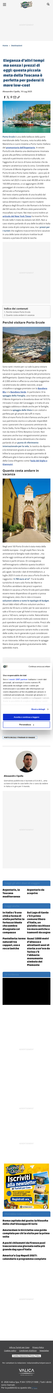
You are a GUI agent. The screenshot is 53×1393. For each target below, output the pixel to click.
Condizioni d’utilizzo (28, 1350)
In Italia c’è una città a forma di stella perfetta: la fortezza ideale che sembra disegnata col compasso (13, 922)
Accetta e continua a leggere (26, 717)
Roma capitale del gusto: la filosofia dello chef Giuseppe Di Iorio (25, 1222)
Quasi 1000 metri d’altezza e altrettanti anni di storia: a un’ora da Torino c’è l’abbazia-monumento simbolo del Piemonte (38, 951)
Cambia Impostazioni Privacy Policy (26, 1356)
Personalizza (25, 724)
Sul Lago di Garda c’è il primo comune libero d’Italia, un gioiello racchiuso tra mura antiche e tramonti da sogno (38, 922)
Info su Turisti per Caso (19, 1347)
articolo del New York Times (17, 216)
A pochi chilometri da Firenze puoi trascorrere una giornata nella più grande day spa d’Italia (24, 1246)
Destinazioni (16, 45)
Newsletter (44, 1350)
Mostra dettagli (38, 709)
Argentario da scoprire (35, 891)
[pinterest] (11, 96)
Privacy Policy (38, 1347)
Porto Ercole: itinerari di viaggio (19, 737)
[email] (14, 96)
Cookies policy (10, 1350)
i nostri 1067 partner (18, 679)
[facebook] (4, 96)
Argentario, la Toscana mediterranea (11, 893)
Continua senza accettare (39, 666)
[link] (18, 96)
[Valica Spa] (26, 1372)
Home (5, 45)
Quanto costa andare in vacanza (20, 315)
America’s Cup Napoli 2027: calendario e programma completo (24, 1257)
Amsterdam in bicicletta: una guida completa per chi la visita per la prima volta (26, 1233)
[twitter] (8, 96)
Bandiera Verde (18, 392)
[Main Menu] (4, 4)
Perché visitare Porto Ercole (18, 312)
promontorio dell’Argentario (20, 147)
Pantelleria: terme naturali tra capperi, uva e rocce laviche (14, 943)
